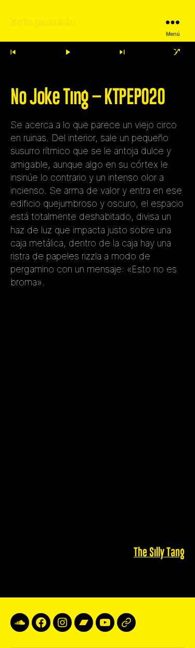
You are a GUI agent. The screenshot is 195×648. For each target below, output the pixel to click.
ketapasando (42, 22)
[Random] (177, 52)
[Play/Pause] (67, 52)
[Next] (122, 52)
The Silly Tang (159, 552)
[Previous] (13, 52)
